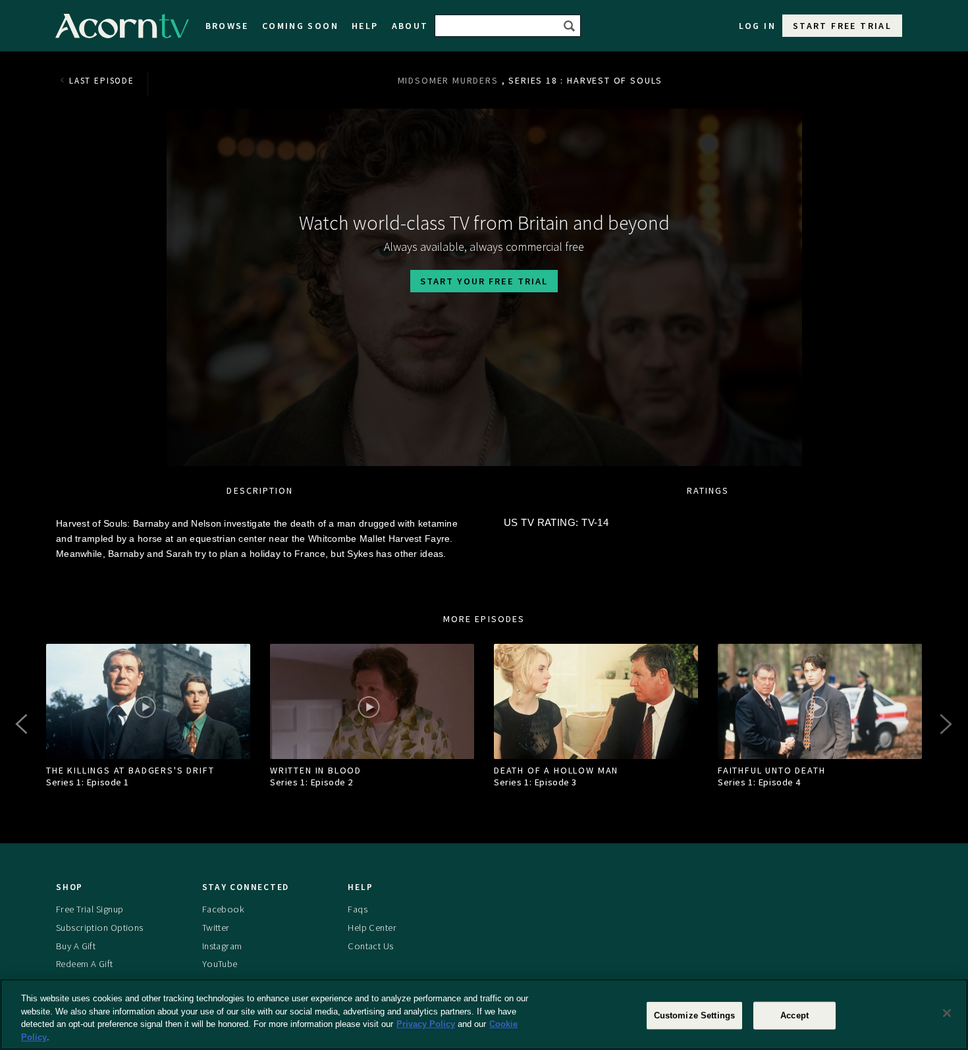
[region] (484, 1014)
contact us (370, 946)
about (410, 26)
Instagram (222, 946)
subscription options (100, 927)
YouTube (220, 964)
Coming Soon (300, 26)
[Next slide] (945, 724)
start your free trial (484, 281)
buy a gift (75, 946)
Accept (794, 1015)
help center (372, 927)
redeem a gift (84, 964)
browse (227, 26)
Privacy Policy (425, 1024)
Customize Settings (694, 1015)
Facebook (223, 909)
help (365, 26)
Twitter (216, 927)
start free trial (842, 26)
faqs (357, 909)
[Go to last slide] (23, 724)
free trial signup (89, 909)
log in (757, 26)
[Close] (946, 1013)
